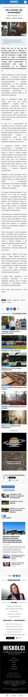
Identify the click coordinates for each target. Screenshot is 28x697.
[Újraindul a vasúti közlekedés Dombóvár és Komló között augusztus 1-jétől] (14, 398)
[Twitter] (11, 308)
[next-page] (5, 516)
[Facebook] (7, 308)
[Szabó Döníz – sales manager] (14, 591)
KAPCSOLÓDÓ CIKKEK (8, 487)
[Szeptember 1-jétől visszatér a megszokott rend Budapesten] (14, 323)
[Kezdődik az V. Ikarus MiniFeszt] (14, 342)
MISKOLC (17, 6)
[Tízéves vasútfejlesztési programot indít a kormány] (14, 379)
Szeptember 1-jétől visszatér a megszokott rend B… (10, 332)
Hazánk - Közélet (6, 329)
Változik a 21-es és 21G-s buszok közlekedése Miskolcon (17, 510)
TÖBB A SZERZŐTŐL (9, 490)
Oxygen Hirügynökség (16, 475)
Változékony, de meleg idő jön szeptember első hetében (17, 557)
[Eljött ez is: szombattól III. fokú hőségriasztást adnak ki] (14, 417)
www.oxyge (11, 616)
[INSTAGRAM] (21, 638)
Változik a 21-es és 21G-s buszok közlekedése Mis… (11, 369)
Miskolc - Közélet (17, 18)
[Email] (10, 480)
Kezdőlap (11, 6)
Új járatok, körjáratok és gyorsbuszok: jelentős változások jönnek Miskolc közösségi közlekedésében (12, 539)
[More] (18, 308)
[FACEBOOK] (19, 638)
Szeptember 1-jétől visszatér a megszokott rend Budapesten (17, 496)
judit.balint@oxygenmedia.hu (16, 629)
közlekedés (9, 300)
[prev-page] (2, 516)
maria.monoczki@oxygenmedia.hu (16, 634)
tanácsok (23, 300)
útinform (4, 302)
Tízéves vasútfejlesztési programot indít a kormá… (13, 388)
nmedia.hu (17, 616)
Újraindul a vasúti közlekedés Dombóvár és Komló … (13, 407)
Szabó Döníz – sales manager (9, 598)
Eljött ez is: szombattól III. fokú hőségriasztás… (11, 426)
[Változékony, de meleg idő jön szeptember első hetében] (6, 557)
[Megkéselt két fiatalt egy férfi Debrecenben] (6, 564)
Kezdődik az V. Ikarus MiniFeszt (11, 351)
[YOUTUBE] (17, 638)
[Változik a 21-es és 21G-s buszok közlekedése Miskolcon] (14, 360)
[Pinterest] (14, 308)
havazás (9, 302)
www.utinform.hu (7, 270)
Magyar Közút (16, 300)
